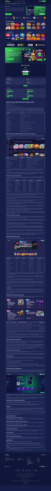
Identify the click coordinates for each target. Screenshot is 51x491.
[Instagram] (9, 466)
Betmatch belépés (18, 398)
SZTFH (9, 106)
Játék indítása (8, 14)
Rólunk (28, 464)
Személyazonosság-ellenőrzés (30, 462)
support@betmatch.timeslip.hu (26, 479)
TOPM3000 (26, 71)
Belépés (40, 1)
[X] (7, 466)
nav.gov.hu (31, 286)
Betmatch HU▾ (43, 454)
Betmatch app (25, 371)
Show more (25, 85)
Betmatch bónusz (16, 337)
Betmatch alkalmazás (19, 234)
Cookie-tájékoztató (29, 463)
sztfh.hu (39, 443)
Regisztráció (43, 1)
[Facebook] (5, 466)
